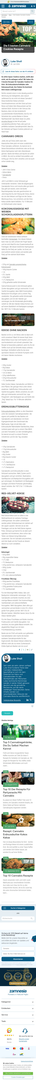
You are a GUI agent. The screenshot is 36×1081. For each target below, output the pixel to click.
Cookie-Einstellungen (18, 1077)
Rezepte (7, 713)
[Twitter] (31, 700)
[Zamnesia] (17, 5)
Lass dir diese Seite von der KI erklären (19, 71)
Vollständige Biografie (12, 700)
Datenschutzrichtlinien (27, 1061)
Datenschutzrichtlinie (6, 964)
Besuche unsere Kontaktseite (24, 1040)
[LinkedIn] (28, 699)
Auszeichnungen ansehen (18, 983)
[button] (6, 63)
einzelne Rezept (7, 121)
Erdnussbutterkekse (8, 411)
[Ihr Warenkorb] (34, 6)
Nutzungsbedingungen (21, 964)
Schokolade (13, 239)
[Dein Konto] (31, 6)
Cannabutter (6, 175)
